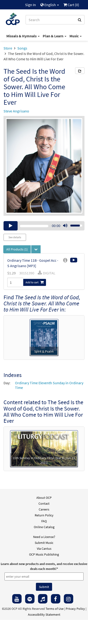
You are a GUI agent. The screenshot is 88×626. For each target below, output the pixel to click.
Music (74, 36)
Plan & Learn (53, 36)
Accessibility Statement (44, 614)
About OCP (44, 497)
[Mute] (65, 226)
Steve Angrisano (16, 111)
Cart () (73, 4)
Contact (44, 503)
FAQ (44, 521)
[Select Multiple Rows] (36, 249)
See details (14, 237)
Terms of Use (55, 609)
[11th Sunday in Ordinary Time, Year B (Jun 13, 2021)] (44, 448)
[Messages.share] (79, 70)
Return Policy (44, 515)
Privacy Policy (75, 609)
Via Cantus (44, 548)
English (50, 4)
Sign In (30, 4)
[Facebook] (55, 598)
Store (8, 48)
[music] (42, 598)
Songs (22, 48)
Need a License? (44, 537)
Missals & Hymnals (21, 36)
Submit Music (44, 543)
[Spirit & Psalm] (44, 337)
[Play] (11, 225)
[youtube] (17, 598)
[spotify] (29, 598)
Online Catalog (44, 527)
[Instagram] (68, 598)
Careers (44, 509)
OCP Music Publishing (44, 554)
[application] (44, 225)
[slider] (73, 224)
